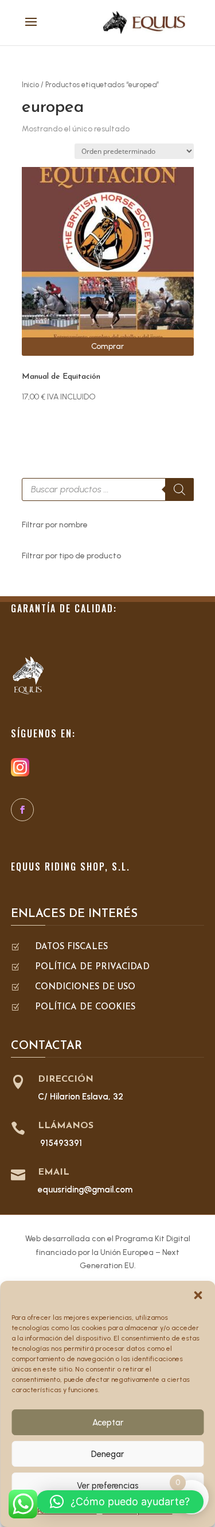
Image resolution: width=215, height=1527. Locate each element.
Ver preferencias (108, 1486)
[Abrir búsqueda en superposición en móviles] (108, 489)
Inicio (30, 84)
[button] (198, 1295)
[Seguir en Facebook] (22, 809)
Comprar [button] (107, 346)
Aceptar (107, 1422)
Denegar (107, 1454)
